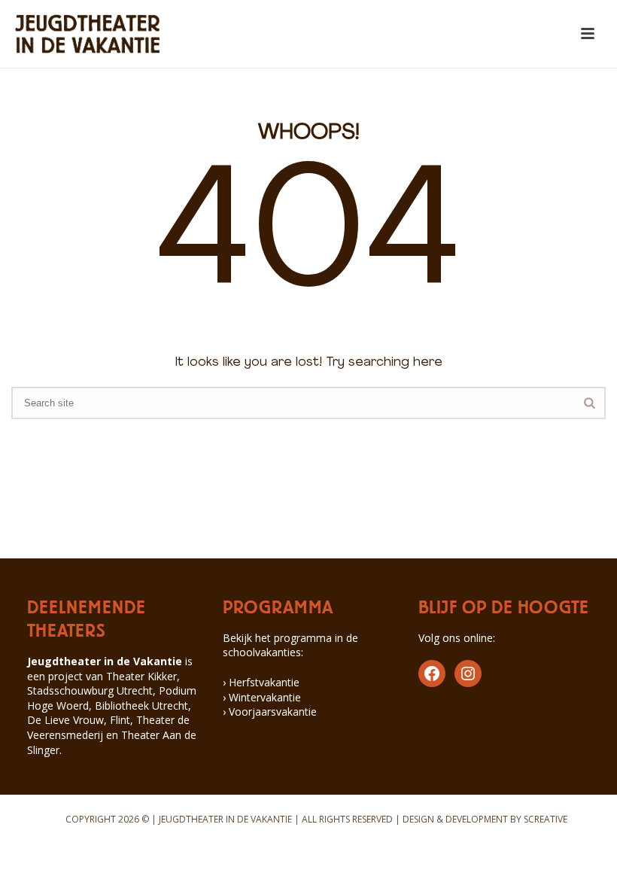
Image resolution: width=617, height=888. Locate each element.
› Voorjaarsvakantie (270, 711)
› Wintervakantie (262, 697)
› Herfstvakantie (261, 682)
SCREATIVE (545, 819)
